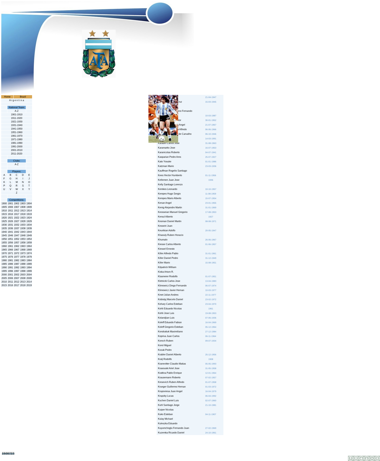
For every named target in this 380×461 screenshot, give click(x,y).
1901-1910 (16, 114)
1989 (29, 264)
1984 (29, 260)
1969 (29, 249)
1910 (4, 210)
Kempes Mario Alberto (169, 198)
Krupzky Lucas (166, 396)
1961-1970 (16, 136)
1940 (4, 232)
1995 (4, 271)
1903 (23, 203)
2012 (16, 281)
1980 (4, 260)
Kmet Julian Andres (167, 294)
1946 (10, 235)
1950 (4, 239)
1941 (10, 232)
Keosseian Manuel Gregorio (172, 212)
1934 (29, 225)
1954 (29, 239)
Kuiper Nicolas (165, 409)
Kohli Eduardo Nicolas (169, 308)
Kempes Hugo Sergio (169, 193)
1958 (23, 242)
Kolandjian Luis (165, 317)
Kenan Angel (164, 203)
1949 (29, 235)
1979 (29, 257)
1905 (4, 207)
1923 (23, 217)
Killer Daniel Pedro (167, 258)
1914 (29, 210)
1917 (16, 214)
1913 (23, 210)
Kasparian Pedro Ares (169, 157)
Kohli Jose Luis (165, 313)
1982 (16, 260)
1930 (4, 225)
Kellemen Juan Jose (168, 180)
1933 (23, 225)
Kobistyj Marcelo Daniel (170, 299)
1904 (29, 203)
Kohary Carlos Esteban (169, 304)
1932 (16, 225)
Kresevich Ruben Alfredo (170, 382)
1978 (23, 257)
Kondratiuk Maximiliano (170, 331)
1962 (16, 246)
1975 (4, 257)
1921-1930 (16, 121)
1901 (10, 203)
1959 (29, 242)
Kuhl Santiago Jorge (168, 405)
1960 (4, 246)
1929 (29, 221)
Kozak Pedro (164, 350)
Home (7, 96)
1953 (23, 239)
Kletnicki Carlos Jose (168, 281)
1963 (23, 246)
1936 (10, 228)
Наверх (350, 458)
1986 (10, 264)
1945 (4, 235)
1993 (23, 267)
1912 (16, 210)
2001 (10, 274)
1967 (16, 249)
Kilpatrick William (166, 267)
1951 (10, 239)
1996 (10, 271)
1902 (16, 203)
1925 (4, 221)
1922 (16, 217)
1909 (29, 207)
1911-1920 (16, 118)
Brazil (23, 96)
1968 (23, 249)
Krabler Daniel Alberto (169, 354)
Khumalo (162, 239)
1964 (29, 246)
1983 (23, 260)
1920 (4, 217)
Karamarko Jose (166, 147)
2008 (23, 278)
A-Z (17, 111)
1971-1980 (16, 139)
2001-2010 (16, 150)
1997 (16, 271)
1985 (4, 264)
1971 (10, 253)
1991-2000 (16, 146)
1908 (23, 207)
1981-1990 (16, 143)
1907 (16, 207)
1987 (16, 264)
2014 (29, 281)
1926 (10, 221)
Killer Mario (163, 262)
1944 (29, 232)
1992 (16, 267)
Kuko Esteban (165, 414)
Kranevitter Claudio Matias (171, 363)
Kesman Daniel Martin (169, 221)
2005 (4, 278)
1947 (16, 235)
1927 (16, 221)
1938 (23, 228)
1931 (10, 225)
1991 (10, 267)
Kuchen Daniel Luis (168, 400)
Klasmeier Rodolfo (167, 276)
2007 (16, 278)
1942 (16, 232)
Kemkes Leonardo (167, 189)
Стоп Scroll (377, 458)
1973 (23, 253)
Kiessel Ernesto (166, 249)
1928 (23, 221)
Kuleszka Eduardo (167, 423)
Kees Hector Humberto (169, 175)
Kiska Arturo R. (165, 272)
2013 (23, 281)
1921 (10, 217)
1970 (4, 253)
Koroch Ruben (165, 340)
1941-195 (16, 128)
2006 (10, 278)
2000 (4, 274)
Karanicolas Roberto (168, 152)
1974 (29, 253)
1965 (4, 249)
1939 (29, 228)
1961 (10, 246)
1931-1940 (16, 125)
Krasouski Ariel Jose (168, 368)
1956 (10, 242)
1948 (23, 235)
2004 (29, 274)
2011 (10, 281)
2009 (29, 278)
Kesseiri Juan (164, 226)
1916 (10, 214)
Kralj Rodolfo (164, 359)
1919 (29, 214)
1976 (10, 257)
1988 (23, 264)
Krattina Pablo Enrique (169, 373)
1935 (4, 228)
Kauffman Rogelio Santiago (172, 170)
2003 (23, 274)
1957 (16, 242)
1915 (4, 214)
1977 (16, 257)
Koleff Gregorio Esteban (170, 327)
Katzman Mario (165, 166)
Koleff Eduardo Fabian (169, 322)
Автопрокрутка (372, 458)
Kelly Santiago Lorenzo (170, 184)
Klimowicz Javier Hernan (170, 290)
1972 (16, 253)
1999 (29, 271)
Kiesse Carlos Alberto (169, 244)
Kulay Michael (165, 419)
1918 (23, 214)
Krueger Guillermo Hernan (171, 386)
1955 (4, 242)
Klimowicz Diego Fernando (172, 285)
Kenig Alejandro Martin (169, 207)
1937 (16, 228)
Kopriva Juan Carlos (168, 336)
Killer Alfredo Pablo (167, 253)
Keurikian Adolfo (166, 230)
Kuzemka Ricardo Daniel (170, 432)
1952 (16, 239)
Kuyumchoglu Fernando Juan (173, 428)
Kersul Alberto (165, 216)
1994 (29, 267)
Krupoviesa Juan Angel (169, 391)
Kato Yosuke (164, 161)
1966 (10, 249)
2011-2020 (16, 153)
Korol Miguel (164, 345)
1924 (29, 217)
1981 (10, 260)
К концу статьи (361, 458)
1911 (10, 210)
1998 (23, 271)
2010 (4, 281)
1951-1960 (16, 132)
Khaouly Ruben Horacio (170, 235)
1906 (10, 207)
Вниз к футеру (366, 458)
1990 (4, 267)
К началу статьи (356, 458)
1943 (23, 232)
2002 (16, 274)
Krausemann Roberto (168, 377)
